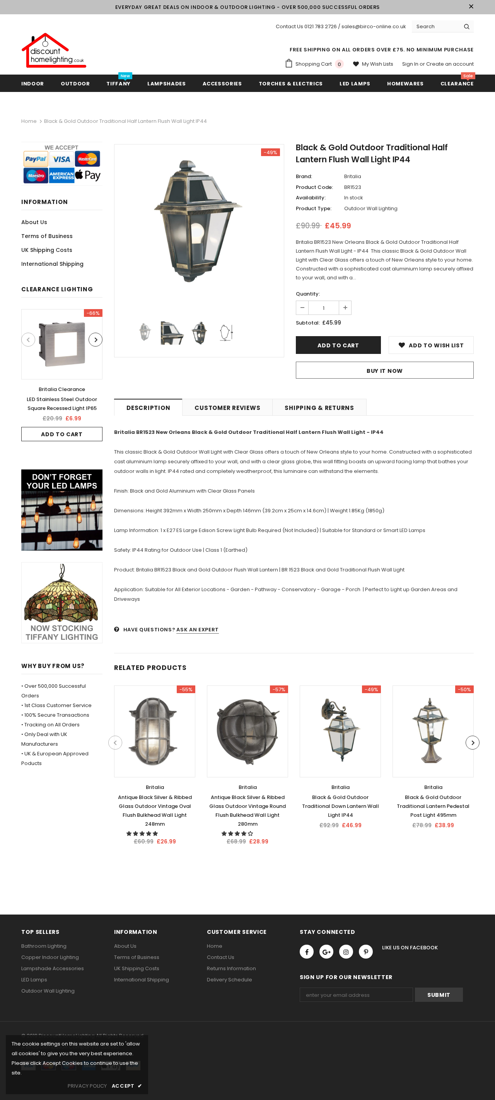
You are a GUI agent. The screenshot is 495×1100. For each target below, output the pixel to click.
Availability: (311, 197)
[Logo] (54, 50)
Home (29, 121)
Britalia (352, 176)
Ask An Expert (197, 629)
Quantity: (308, 294)
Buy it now (385, 371)
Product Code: (314, 187)
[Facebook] (307, 952)
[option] (61, 375)
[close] (471, 7)
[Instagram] (346, 952)
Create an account (450, 64)
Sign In (411, 64)
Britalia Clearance (62, 389)
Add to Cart (62, 434)
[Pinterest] (366, 952)
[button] (142, 833)
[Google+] (326, 952)
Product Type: (313, 208)
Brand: (304, 176)
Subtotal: (308, 322)
